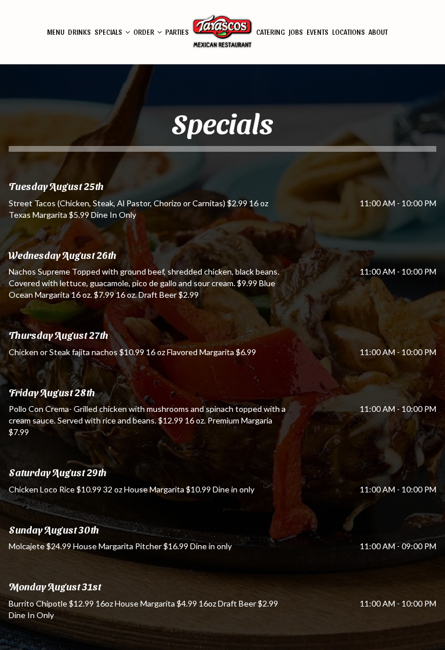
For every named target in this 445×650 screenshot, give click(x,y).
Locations (348, 31)
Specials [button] (108, 31)
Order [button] (144, 31)
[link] (222, 32)
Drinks (79, 31)
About (378, 31)
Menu (55, 31)
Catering (270, 31)
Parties (177, 31)
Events (318, 31)
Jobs (296, 31)
